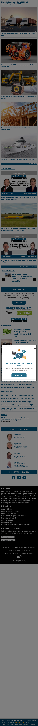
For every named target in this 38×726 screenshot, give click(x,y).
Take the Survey (19, 375)
